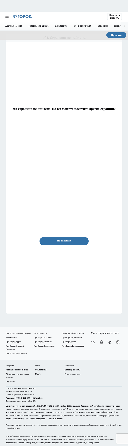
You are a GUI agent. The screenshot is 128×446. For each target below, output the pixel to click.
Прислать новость (114, 16)
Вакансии (103, 25)
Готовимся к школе (39, 25)
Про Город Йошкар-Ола (73, 333)
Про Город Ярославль (72, 337)
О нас (37, 365)
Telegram (10, 365)
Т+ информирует (82, 25)
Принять (116, 35)
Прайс (38, 374)
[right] (124, 26)
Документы (61, 25)
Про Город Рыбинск (43, 341)
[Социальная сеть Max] (118, 342)
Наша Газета (11, 337)
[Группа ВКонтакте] (93, 342)
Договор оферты (72, 369)
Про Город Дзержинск (44, 346)
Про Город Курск (13, 341)
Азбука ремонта (13, 25)
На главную (64, 240)
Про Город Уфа (69, 341)
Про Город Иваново (43, 337)
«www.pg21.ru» (29, 388)
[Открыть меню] (7, 16)
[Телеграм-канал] (110, 342)
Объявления (40, 369)
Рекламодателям (72, 374)
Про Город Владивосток (73, 346)
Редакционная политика (17, 369)
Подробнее (93, 442)
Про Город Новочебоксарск (18, 333)
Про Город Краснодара (16, 353)
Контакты (69, 365)
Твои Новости (40, 333)
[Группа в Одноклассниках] (101, 342)
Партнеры (10, 381)
